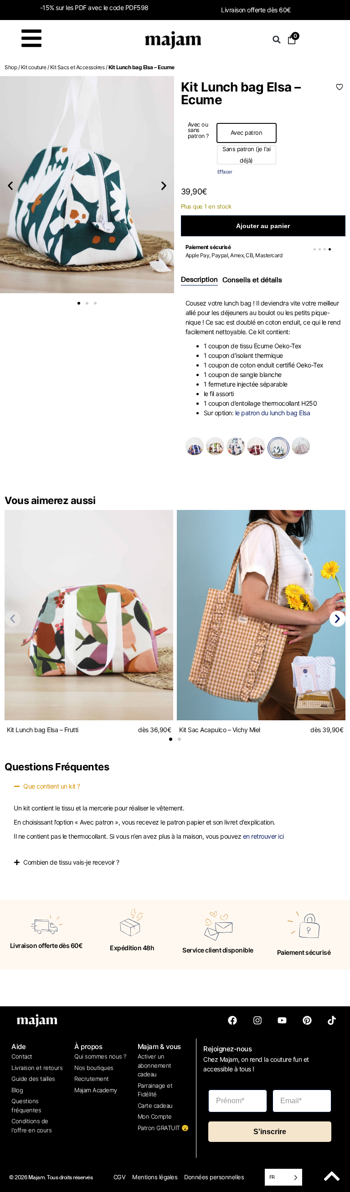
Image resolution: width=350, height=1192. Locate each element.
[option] (246, 133)
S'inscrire (269, 1132)
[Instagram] (257, 1020)
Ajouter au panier (263, 225)
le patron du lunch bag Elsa (272, 413)
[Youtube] (282, 1020)
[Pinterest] (307, 1020)
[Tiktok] (332, 1020)
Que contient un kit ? (51, 786)
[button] (276, 39)
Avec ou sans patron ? (198, 130)
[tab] (199, 280)
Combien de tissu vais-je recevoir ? (71, 862)
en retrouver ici (263, 836)
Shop (11, 67)
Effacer (224, 172)
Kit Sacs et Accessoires (77, 67)
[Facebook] (232, 1020)
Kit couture (33, 67)
